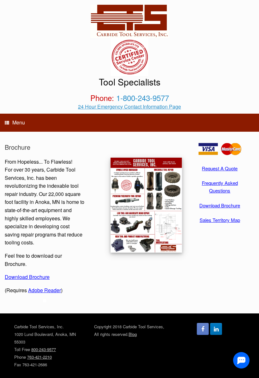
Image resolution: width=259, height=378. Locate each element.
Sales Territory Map (220, 220)
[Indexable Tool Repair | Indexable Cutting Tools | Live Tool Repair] (129, 21)
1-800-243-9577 (142, 97)
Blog (133, 334)
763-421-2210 (39, 357)
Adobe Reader (44, 290)
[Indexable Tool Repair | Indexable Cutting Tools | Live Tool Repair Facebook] (203, 329)
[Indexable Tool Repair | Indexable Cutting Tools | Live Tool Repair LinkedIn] (216, 329)
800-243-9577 (43, 349)
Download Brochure (27, 276)
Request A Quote (220, 168)
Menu (18, 122)
